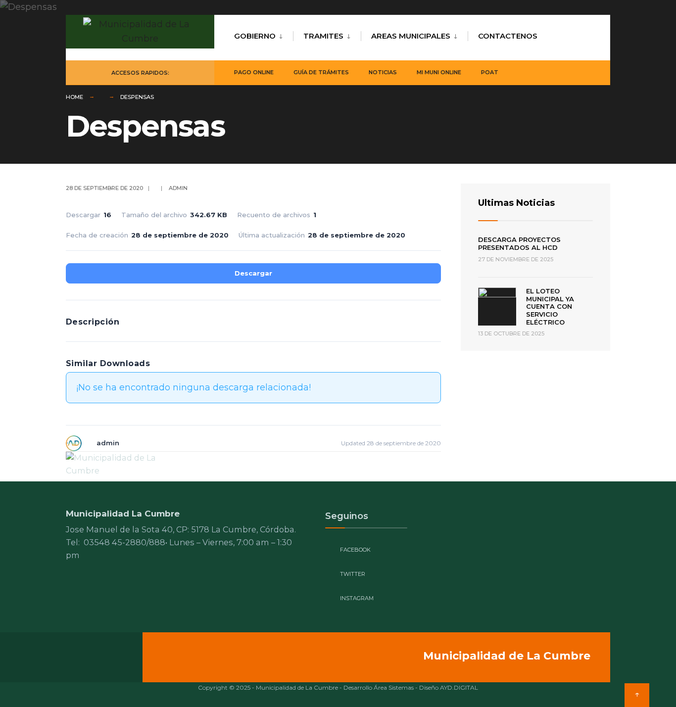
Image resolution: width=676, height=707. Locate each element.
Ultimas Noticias (516, 202)
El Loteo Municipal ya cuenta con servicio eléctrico (550, 306)
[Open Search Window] (586, 73)
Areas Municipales (410, 36)
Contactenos (507, 36)
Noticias (383, 72)
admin (178, 188)
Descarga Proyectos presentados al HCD (519, 243)
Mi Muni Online (439, 72)
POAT (489, 72)
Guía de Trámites (321, 72)
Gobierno (255, 36)
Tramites (323, 36)
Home (74, 97)
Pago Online (254, 72)
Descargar (253, 273)
